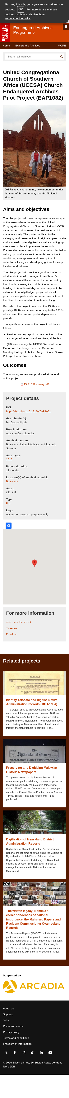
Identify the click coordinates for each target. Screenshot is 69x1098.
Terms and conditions (16, 1037)
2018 (9, 459)
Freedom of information (17, 1043)
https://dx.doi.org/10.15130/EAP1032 (28, 411)
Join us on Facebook (18, 622)
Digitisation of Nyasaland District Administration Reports (30, 841)
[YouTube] (50, 1053)
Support (8, 1014)
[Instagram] (23, 1053)
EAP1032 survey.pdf (36, 384)
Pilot (8, 503)
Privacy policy (11, 1032)
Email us (11, 634)
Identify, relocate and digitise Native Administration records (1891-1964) (32, 702)
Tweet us (11, 628)
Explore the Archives (27, 45)
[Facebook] (15, 1053)
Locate (9, 526)
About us (8, 1008)
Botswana (12, 481)
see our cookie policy (17, 18)
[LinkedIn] (41, 1053)
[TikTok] (32, 1053)
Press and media (13, 1026)
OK (20, 9)
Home (6, 45)
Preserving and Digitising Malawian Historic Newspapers (31, 769)
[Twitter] (6, 1053)
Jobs (6, 1020)
